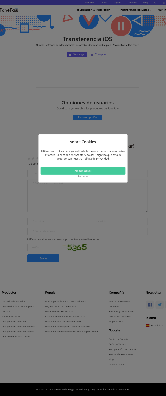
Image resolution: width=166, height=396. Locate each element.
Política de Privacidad (96, 158)
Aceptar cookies (83, 170)
